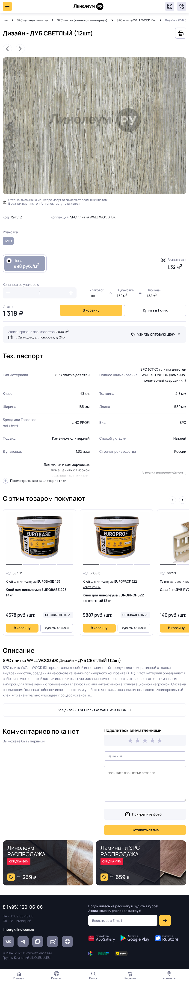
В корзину (91, 310)
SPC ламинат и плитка (32, 20)
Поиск (93, 978)
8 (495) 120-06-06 (181, 6)
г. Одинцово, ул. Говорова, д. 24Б (40, 337)
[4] (152, 740)
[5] (159, 740)
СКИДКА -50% (19, 861)
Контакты (169, 978)
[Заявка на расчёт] (169, 6)
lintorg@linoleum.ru (18, 929)
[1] (130, 740)
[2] (137, 740)
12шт (8, 240)
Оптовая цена (56, 615)
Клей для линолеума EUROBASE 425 (36, 588)
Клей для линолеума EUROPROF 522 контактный (113, 591)
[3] (145, 740)
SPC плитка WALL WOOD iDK (136, 20)
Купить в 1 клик (155, 310)
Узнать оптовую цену (156, 334)
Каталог (56, 978)
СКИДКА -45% (111, 861)
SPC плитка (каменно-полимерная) (82, 20)
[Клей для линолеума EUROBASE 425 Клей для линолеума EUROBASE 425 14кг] (39, 537)
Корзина (130, 978)
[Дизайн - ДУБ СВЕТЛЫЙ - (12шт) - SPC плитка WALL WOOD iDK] (94, 125)
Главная (18, 978)
